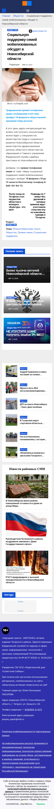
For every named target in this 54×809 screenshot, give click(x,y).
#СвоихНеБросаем (23, 229)
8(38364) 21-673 (33, 709)
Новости (23, 369)
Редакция (14, 64)
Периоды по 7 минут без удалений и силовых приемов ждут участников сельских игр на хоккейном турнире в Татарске (37, 206)
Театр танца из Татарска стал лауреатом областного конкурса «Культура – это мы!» (17, 202)
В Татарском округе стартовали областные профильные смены (31, 423)
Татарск (20, 601)
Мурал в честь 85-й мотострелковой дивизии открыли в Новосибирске (32, 391)
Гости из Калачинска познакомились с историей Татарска (33, 439)
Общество (18, 15)
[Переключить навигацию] (28, 10)
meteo (20, 611)
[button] (50, 10)
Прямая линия (25, 232)
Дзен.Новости (39, 31)
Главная (6, 15)
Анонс (37, 229)
